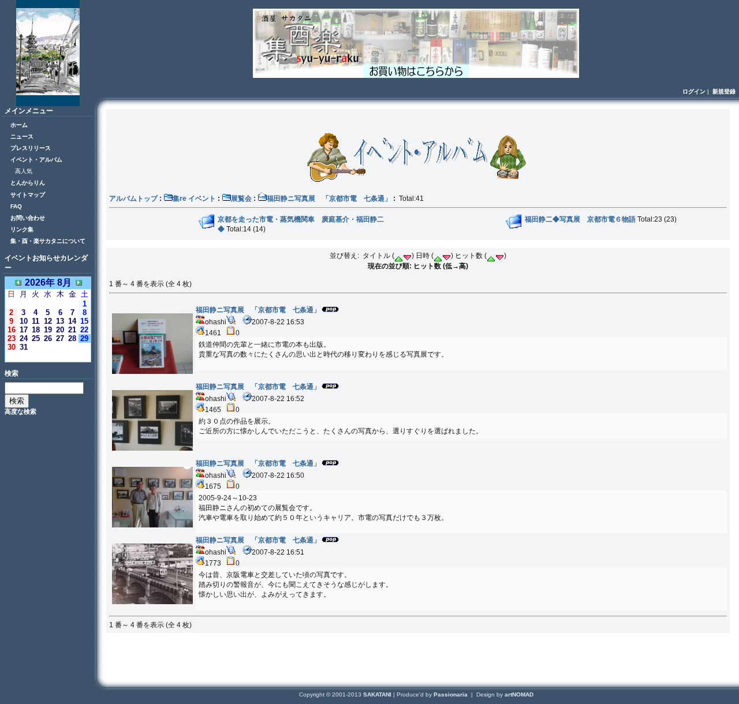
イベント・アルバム (36, 159)
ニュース (21, 136)
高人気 (23, 171)
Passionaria (451, 694)
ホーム (19, 125)
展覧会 (241, 198)
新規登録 (724, 91)
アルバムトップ (133, 198)
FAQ (16, 206)
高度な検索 (20, 411)
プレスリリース (30, 148)
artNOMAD (519, 694)
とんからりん (27, 182)
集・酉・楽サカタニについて (47, 241)
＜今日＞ (48, 356)
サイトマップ (27, 195)
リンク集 (21, 229)
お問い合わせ (27, 218)
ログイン (694, 91)
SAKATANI (378, 694)
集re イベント (194, 198)
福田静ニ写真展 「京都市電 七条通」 (329, 198)
